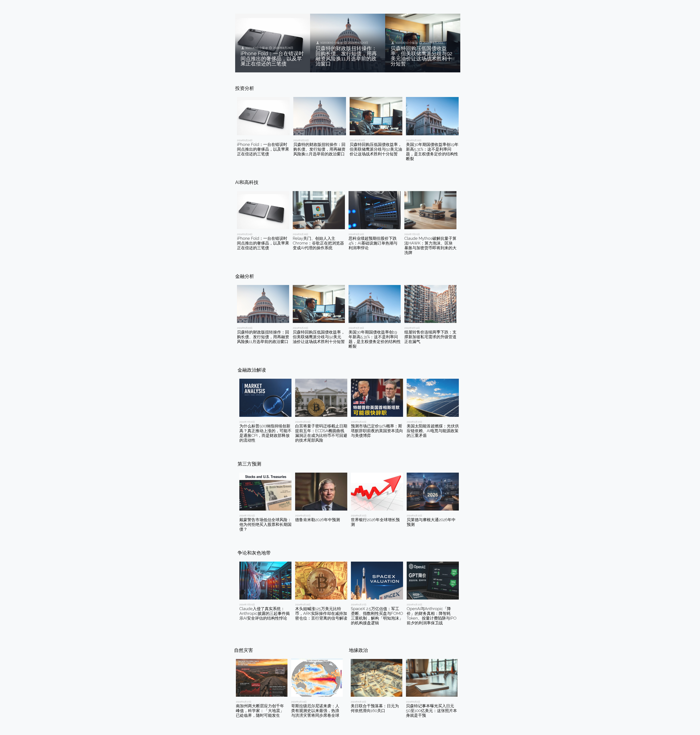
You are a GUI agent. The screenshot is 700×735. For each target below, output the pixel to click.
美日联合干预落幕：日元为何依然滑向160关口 (375, 708)
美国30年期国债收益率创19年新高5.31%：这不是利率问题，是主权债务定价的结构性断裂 (432, 151)
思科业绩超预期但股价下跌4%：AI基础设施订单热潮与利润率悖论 (373, 243)
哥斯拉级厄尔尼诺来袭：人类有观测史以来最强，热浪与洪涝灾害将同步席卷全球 (315, 710)
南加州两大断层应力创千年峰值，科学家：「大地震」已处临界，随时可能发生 (260, 710)
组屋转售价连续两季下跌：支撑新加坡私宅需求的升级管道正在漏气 (430, 337)
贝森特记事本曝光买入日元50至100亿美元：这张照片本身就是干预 (431, 710)
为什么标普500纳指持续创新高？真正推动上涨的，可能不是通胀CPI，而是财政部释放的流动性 (265, 433)
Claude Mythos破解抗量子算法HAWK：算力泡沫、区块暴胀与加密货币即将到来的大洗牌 (430, 245)
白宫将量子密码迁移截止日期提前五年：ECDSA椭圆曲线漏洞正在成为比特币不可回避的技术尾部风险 (321, 433)
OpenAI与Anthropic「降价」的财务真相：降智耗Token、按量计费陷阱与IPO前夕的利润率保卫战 (431, 615)
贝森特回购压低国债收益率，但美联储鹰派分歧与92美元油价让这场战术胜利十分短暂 (421, 56)
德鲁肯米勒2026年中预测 (317, 519)
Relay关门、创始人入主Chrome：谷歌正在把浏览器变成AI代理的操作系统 (318, 243)
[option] (263, 128)
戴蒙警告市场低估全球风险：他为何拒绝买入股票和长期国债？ (265, 524)
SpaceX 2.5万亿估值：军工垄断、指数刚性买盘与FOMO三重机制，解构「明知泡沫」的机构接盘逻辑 (377, 615)
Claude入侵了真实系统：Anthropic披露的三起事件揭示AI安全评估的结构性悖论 (264, 613)
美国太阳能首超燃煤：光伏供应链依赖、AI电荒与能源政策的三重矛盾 (433, 431)
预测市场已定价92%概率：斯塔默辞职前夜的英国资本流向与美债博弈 (377, 431)
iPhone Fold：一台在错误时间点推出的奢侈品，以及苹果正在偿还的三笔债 (272, 59)
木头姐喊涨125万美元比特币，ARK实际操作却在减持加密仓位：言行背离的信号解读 (321, 613)
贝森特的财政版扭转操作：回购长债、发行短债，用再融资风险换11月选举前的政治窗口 (346, 56)
